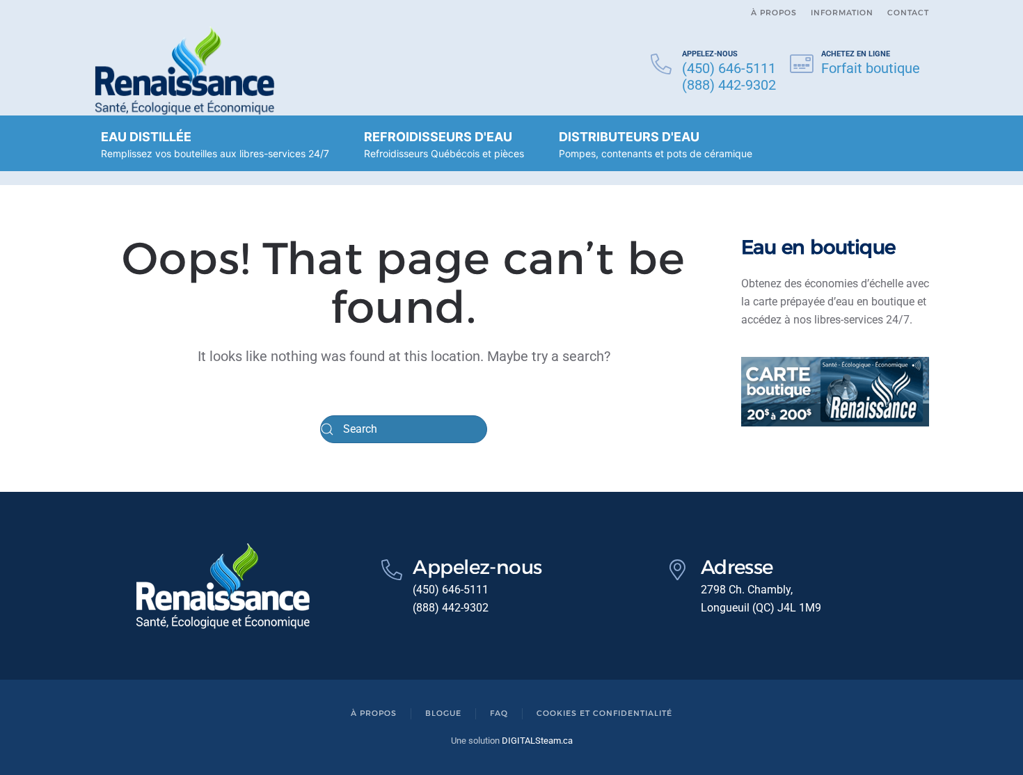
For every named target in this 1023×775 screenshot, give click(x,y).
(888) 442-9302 (729, 85)
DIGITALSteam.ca (537, 740)
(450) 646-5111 (729, 68)
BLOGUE (443, 713)
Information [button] (842, 12)
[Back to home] (184, 70)
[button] (215, 143)
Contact (908, 12)
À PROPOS (374, 713)
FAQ (499, 713)
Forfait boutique (870, 68)
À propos (774, 12)
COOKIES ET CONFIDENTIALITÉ (604, 713)
